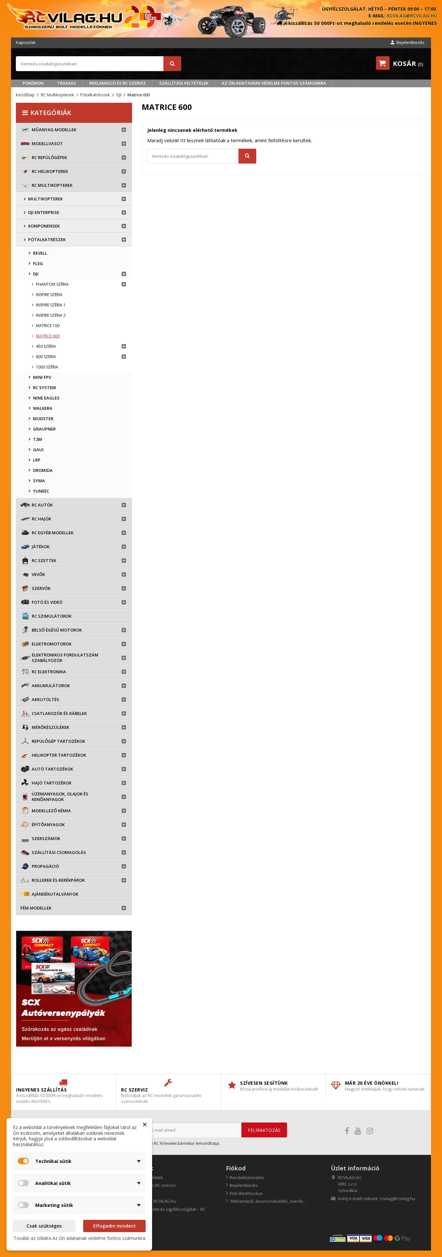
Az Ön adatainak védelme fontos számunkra (274, 83)
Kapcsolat (25, 42)
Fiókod (236, 1168)
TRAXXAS (66, 83)
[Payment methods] (377, 1238)
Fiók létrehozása (246, 1193)
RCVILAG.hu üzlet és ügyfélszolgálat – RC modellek (163, 1212)
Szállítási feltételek (183, 83)
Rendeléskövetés (247, 1177)
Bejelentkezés (244, 1185)
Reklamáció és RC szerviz (117, 83)
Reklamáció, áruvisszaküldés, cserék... (268, 1201)
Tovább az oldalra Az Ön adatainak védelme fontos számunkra (79, 1238)
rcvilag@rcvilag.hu (412, 16)
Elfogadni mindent (114, 1226)
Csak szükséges (44, 1226)
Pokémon (33, 83)
